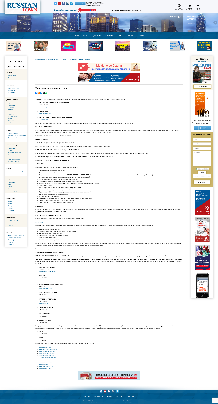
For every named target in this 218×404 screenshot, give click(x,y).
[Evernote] (46, 93)
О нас (85, 36)
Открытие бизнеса (13, 116)
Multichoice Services (13, 161)
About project (11, 240)
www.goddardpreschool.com (47, 357)
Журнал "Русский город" (15, 152)
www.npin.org (43, 107)
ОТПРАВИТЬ (202, 182)
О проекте (11, 157)
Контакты (142, 36)
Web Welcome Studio (126, 402)
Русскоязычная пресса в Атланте (17, 171)
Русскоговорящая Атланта (15, 191)
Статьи (10, 150)
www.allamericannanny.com (47, 271)
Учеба (10, 123)
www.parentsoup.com (45, 113)
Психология (11, 182)
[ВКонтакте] (36, 93)
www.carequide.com (45, 347)
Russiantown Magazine (14, 237)
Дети (9, 184)
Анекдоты (11, 206)
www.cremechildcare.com (46, 353)
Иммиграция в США (13, 220)
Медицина (11, 120)
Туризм (10, 118)
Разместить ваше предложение (17, 135)
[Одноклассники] (39, 93)
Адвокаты (10, 103)
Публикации (96, 36)
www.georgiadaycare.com (46, 351)
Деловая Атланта (53, 59)
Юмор (120, 36)
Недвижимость (12, 112)
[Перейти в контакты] (189, 4)
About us (10, 242)
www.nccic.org (43, 119)
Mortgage (10, 109)
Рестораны (11, 210)
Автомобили (11, 105)
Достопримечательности (15, 77)
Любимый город (12, 75)
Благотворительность (14, 188)
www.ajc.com (39, 222)
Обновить (202, 172)
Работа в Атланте (13, 133)
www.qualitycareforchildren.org (48, 349)
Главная (76, 36)
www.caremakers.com (45, 288)
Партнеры (130, 36)
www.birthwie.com (44, 360)
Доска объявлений (15, 67)
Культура (10, 208)
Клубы (10, 203)
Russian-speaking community (16, 235)
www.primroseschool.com (46, 355)
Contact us (11, 244)
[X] (44, 93)
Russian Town (40, 59)
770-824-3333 (136, 10)
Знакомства (109, 36)
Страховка (11, 107)
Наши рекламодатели (14, 159)
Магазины (11, 114)
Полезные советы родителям (80, 59)
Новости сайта (12, 148)
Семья (10, 186)
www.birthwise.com (44, 280)
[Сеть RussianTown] (178, 4)
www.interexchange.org (46, 366)
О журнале (11, 154)
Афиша (10, 201)
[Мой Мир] (41, 93)
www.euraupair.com (45, 368)
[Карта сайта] (197, 4)
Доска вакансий (12, 137)
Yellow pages (16, 61)
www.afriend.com (44, 303)
